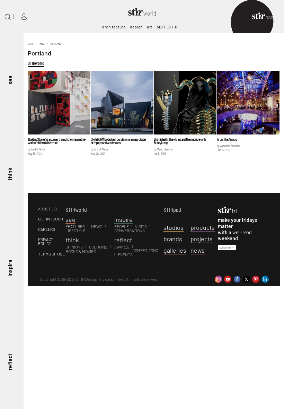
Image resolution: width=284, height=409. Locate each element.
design (136, 26)
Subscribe (225, 247)
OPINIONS (74, 246)
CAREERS (46, 229)
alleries (174, 250)
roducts (202, 227)
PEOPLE (121, 226)
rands (172, 239)
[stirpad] (266, 16)
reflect (10, 362)
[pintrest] (255, 279)
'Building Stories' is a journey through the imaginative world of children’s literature (56, 141)
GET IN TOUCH (50, 218)
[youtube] (227, 279)
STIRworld (36, 63)
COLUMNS (98, 246)
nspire (123, 219)
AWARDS (122, 246)
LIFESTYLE (75, 230)
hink (72, 240)
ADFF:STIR (167, 26)
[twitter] (246, 279)
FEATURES (75, 226)
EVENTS (125, 254)
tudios (173, 227)
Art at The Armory (227, 139)
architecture (113, 26)
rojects (201, 239)
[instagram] (218, 279)
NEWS (97, 226)
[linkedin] (265, 279)
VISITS (141, 226)
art (149, 26)
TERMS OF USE (51, 253)
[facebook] (237, 279)
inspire (10, 268)
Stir (30, 43)
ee (70, 219)
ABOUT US (47, 208)
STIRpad (172, 209)
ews (197, 250)
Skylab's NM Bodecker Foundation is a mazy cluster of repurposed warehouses (118, 141)
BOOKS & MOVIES (80, 251)
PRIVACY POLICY (45, 241)
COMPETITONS (145, 250)
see (10, 80)
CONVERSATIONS (129, 230)
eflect (123, 240)
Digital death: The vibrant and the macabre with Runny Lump (179, 141)
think (10, 174)
